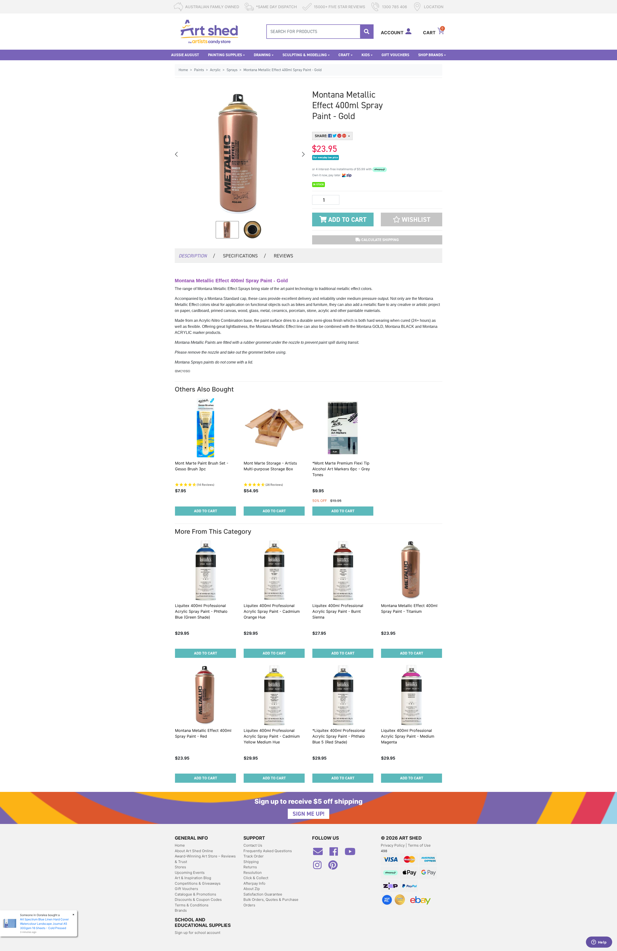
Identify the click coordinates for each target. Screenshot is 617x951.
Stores (180, 867)
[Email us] (320, 853)
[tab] (197, 255)
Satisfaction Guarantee (262, 894)
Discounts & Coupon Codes (198, 899)
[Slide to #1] (227, 229)
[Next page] (302, 154)
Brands (181, 910)
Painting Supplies (225, 54)
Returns (250, 867)
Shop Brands (430, 54)
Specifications (244, 256)
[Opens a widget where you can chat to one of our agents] (599, 943)
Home (180, 845)
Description (197, 256)
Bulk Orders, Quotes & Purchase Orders (270, 902)
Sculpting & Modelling (304, 54)
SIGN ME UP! (308, 814)
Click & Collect (255, 878)
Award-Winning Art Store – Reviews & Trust (205, 859)
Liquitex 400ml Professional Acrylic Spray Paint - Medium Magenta (407, 736)
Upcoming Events (190, 872)
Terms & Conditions (191, 905)
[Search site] (366, 31)
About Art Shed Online (194, 851)
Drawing (262, 54)
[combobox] (320, 31)
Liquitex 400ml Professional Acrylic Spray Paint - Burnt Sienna (337, 611)
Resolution (252, 872)
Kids (366, 54)
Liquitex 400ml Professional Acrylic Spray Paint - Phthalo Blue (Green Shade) (201, 611)
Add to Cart (346, 219)
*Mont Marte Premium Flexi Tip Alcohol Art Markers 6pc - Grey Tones (341, 469)
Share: (321, 135)
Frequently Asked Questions (267, 851)
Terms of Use (419, 845)
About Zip (251, 888)
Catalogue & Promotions (195, 894)
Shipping (251, 861)
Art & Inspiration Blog (193, 878)
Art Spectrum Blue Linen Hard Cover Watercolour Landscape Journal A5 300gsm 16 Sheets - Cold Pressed (44, 923)
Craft (344, 54)
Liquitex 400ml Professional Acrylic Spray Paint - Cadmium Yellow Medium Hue (272, 736)
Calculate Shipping (379, 239)
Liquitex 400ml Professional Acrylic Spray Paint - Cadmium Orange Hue (272, 611)
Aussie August (185, 54)
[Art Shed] (209, 31)
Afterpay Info (254, 883)
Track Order (253, 856)
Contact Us (252, 845)
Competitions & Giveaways (198, 883)
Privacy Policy (393, 845)
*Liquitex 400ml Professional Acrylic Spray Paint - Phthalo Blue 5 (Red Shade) (338, 736)
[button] (411, 219)
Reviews (283, 256)
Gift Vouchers (395, 54)
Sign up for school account (197, 932)
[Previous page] (176, 154)
